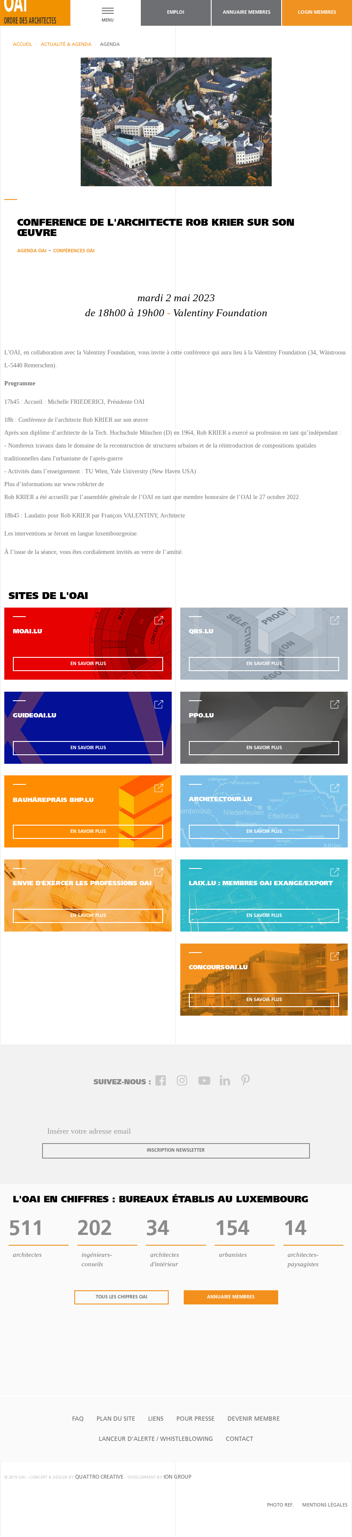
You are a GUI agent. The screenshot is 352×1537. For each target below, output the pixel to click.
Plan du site (116, 1419)
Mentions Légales (325, 1505)
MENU (108, 20)
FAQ (78, 1419)
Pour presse (195, 1419)
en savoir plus (88, 664)
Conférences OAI (73, 251)
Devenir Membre (254, 1419)
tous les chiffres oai (121, 1297)
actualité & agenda (66, 44)
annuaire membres (246, 12)
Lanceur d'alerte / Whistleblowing (156, 1439)
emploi (175, 12)
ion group (177, 1477)
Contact (239, 1439)
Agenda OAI (31, 251)
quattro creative (99, 1477)
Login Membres (317, 12)
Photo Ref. (280, 1505)
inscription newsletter (176, 1150)
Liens (156, 1419)
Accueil (22, 44)
